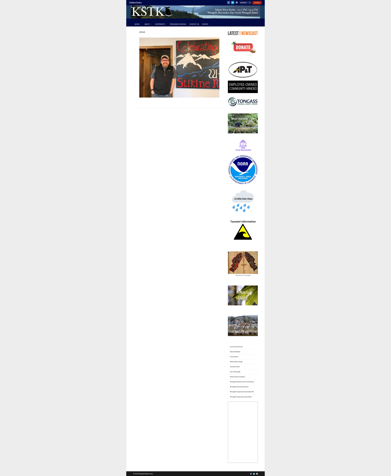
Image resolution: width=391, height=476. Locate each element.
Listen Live (135, 2)
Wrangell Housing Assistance (239, 387)
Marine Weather (235, 351)
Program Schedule (178, 24)
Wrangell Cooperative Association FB (242, 392)
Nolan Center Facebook (237, 377)
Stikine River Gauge (236, 361)
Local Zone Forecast (236, 347)
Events (205, 24)
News (137, 24)
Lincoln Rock (234, 356)
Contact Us (194, 24)
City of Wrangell (235, 372)
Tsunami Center (235, 366)
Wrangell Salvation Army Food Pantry (242, 382)
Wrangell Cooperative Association (241, 397)
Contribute (160, 24)
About (147, 24)
